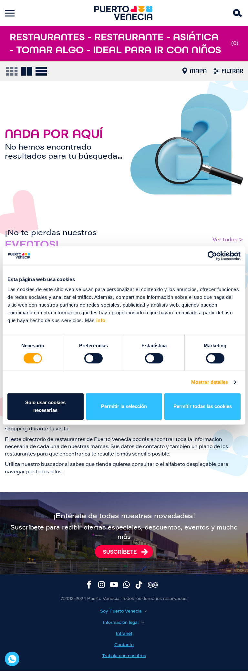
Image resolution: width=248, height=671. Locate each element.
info (100, 320)
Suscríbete (120, 551)
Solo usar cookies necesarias (45, 406)
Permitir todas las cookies (202, 406)
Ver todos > (227, 240)
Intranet (124, 634)
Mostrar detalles (209, 382)
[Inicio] (123, 13)
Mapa (198, 70)
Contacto (124, 645)
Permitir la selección (124, 406)
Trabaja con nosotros (124, 656)
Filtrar (232, 70)
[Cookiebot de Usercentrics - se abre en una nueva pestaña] (212, 256)
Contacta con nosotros (12, 659)
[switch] (93, 358)
